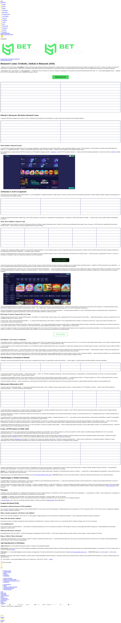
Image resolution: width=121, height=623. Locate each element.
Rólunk (5, 585)
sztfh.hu (6, 510)
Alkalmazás (17, 59)
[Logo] (43, 57)
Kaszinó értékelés (7, 572)
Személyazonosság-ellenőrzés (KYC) (11, 580)
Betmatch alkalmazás (110, 485)
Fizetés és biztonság (7, 578)
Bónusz (6, 59)
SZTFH (113, 152)
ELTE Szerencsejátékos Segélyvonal (78, 552)
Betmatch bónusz (50, 500)
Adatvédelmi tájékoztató (8, 588)
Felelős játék (6, 582)
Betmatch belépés (5, 500)
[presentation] (60, 616)
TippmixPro (53, 152)
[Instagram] (1, 564)
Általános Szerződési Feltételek (10, 587)
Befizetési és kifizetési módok (9, 579)
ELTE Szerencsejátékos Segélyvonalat (43, 474)
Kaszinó (2, 59)
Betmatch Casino (7, 570)
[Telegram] (1, 566)
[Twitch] (2, 568)
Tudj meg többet (60, 334)
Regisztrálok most (60, 77)
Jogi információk (7, 584)
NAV (61, 436)
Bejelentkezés (11, 59)
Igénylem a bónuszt (60, 260)
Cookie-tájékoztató (7, 589)
